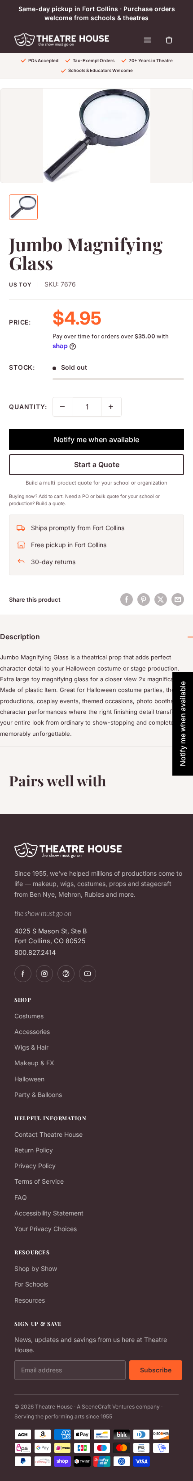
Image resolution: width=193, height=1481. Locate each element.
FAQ (20, 1197)
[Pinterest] (66, 973)
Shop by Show (35, 1268)
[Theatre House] (61, 39)
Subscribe (155, 1370)
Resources (29, 1300)
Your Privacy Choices (45, 1228)
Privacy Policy (35, 1165)
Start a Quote (96, 464)
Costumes (29, 1016)
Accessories (32, 1031)
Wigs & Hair (31, 1047)
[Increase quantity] (111, 407)
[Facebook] (22, 973)
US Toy (20, 284)
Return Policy (33, 1150)
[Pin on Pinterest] (143, 599)
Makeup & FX (34, 1063)
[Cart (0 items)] (169, 40)
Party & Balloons (38, 1094)
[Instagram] (44, 973)
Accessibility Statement (48, 1213)
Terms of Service (39, 1181)
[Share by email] (177, 599)
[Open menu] (147, 40)
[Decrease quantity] (63, 407)
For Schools (31, 1284)
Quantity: (28, 406)
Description (20, 636)
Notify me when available (96, 439)
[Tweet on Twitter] (160, 599)
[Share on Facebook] (126, 599)
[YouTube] (87, 973)
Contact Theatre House (48, 1134)
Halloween (29, 1079)
